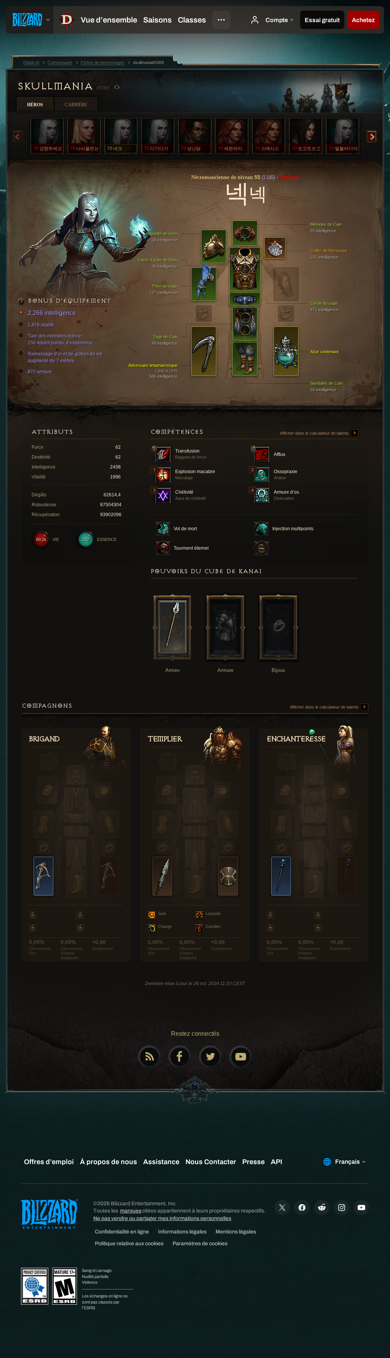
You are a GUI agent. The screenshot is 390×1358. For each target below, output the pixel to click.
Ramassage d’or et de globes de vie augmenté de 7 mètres (65, 357)
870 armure (40, 371)
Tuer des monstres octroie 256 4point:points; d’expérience (60, 339)
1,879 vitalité (41, 325)
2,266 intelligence (52, 313)
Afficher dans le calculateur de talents (315, 433)
